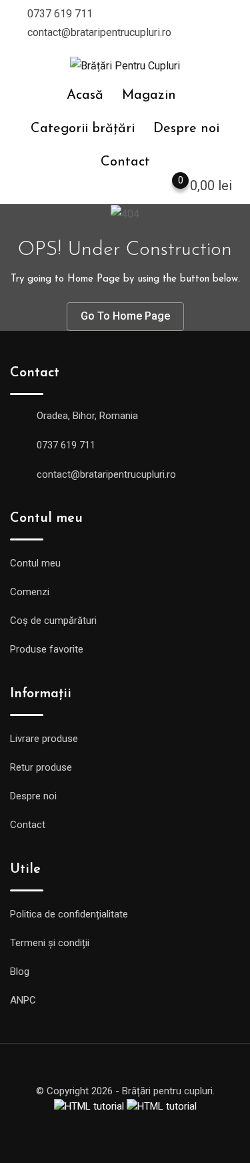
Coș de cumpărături (53, 621)
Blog (19, 971)
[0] (167, 188)
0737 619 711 (60, 13)
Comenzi (29, 592)
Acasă (85, 95)
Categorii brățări (83, 128)
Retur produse (41, 767)
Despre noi (186, 128)
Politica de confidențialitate (69, 914)
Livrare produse (44, 739)
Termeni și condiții (49, 943)
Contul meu (35, 563)
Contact (125, 162)
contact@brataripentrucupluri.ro (99, 32)
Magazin (149, 95)
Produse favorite (46, 649)
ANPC (23, 1000)
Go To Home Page (125, 316)
